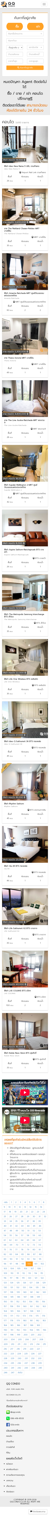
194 (31, 1330)
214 (37, 1344)
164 (5, 1311)
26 (10, 1216)
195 (37, 1330)
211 (19, 1344)
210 (12, 1344)
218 (18, 1349)
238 (33, 1363)
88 (40, 1254)
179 (18, 1320)
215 (44, 1344)
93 (28, 1259)
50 (23, 1230)
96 (5, 1263)
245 (40, 1367)
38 (33, 1221)
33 (5, 1221)
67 (40, 1240)
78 (22, 1249)
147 (25, 1296)
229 (12, 1358)
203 (5, 1339)
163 (44, 1306)
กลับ (6, 1202)
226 (33, 1353)
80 (34, 1249)
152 (17, 1301)
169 (38, 1311)
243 (26, 1367)
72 (28, 1244)
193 (24, 1330)
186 (18, 1325)
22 (32, 1211)
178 (11, 1320)
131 (11, 1287)
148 (31, 1296)
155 (37, 1301)
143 (44, 1292)
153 (24, 1301)
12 (20, 1207)
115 (41, 1273)
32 (45, 1216)
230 (19, 1358)
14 (30, 1207)
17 (5, 1211)
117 (11, 1278)
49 (17, 1230)
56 (16, 1235)
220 (31, 1349)
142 (37, 1292)
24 (43, 1211)
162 (37, 1306)
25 (5, 1216)
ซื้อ (17, 26)
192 (18, 1330)
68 (5, 1244)
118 (17, 1278)
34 (10, 1221)
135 (37, 1287)
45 (34, 1226)
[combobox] (25, 33)
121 (36, 1278)
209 (6, 1344)
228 (5, 1358)
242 (19, 1367)
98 (17, 1263)
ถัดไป (20, 1372)
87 (34, 1254)
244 (33, 1367)
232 (32, 1358)
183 (44, 1320)
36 (22, 1221)
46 (40, 1226)
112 (23, 1273)
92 (22, 1259)
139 (18, 1292)
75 (5, 1249)
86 (28, 1254)
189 (38, 1325)
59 (34, 1235)
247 (12, 1372)
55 (11, 1235)
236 (19, 1363)
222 (5, 1353)
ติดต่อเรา (10, 1491)
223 (12, 1353)
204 (13, 1339)
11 (14, 1207)
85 (22, 1254)
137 (5, 1292)
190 (5, 1330)
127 (31, 1282)
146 (18, 1296)
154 (30, 1301)
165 (11, 1311)
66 (34, 1240)
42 (16, 1226)
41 (11, 1226)
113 (29, 1273)
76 (10, 1249)
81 (40, 1249)
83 (11, 1254)
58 (28, 1235)
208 (41, 1339)
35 (16, 1221)
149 (38, 1296)
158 (11, 1306)
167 (25, 1311)
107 (32, 1268)
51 (28, 1230)
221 (38, 1349)
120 (29, 1278)
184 (5, 1325)
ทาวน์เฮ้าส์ (10, 1447)
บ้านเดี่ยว (10, 1441)
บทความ (9, 1480)
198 (11, 1334)
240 (6, 1367)
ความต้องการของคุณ (15, 1475)
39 (39, 1221)
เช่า (38, 26)
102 (42, 1263)
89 (5, 1259)
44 (28, 1226)
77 (16, 1249)
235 (12, 1363)
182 (37, 1320)
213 (31, 1344)
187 (25, 1325)
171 (11, 1315)
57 (22, 1235)
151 (11, 1301)
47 (5, 1230)
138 (11, 1292)
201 (32, 1334)
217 (11, 1349)
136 (43, 1287)
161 (31, 1306)
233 (39, 1358)
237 (26, 1363)
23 (38, 1211)
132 (17, 1287)
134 (30, 1287)
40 (5, 1226)
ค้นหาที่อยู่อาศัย (26, 67)
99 (23, 1263)
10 (9, 1207)
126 (24, 1282)
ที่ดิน (8, 1452)
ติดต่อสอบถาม (38, 1511)
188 (31, 1325)
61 (5, 1240)
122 (42, 1278)
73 (34, 1244)
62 (10, 1240)
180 (25, 1320)
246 (5, 1372)
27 (16, 1216)
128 (37, 1282)
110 (12, 1273)
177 (5, 1320)
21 (27, 1211)
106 (25, 1268)
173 (24, 1315)
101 (35, 1263)
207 (34, 1339)
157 (5, 1306)
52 (34, 1230)
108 (39, 1268)
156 (43, 1301)
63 (16, 1240)
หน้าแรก (9, 1463)
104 (12, 1268)
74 (39, 1244)
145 (11, 1296)
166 (18, 1311)
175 (37, 1315)
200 (26, 1334)
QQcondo (14, 1424)
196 (44, 1330)
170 (5, 1315)
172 (17, 1315)
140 (25, 1292)
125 (18, 1282)
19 (15, 1211)
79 (28, 1249)
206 (27, 1339)
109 (5, 1273)
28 (22, 1216)
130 (5, 1287)
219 (24, 1349)
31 (39, 1216)
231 (26, 1358)
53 (39, 1230)
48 (11, 1230)
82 (5, 1254)
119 (23, 1278)
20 (21, 1211)
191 (12, 1330)
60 (39, 1235)
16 (41, 1207)
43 (22, 1226)
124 (11, 1282)
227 (39, 1353)
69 (11, 1244)
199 (18, 1334)
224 (19, 1353)
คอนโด (9, 1436)
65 (28, 1240)
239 (40, 1363)
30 (34, 1216)
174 (30, 1315)
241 (12, 1367)
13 (25, 1207)
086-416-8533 (17, 1418)
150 (5, 1301)
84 (16, 1254)
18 (10, 1211)
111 (18, 1273)
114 (35, 1273)
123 (5, 1282)
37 (28, 1221)
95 (40, 1259)
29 (28, 1216)
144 (5, 1296)
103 (5, 1268)
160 (25, 1306)
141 (31, 1292)
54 (5, 1235)
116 (5, 1278)
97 (11, 1263)
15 (36, 1207)
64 (22, 1240)
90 (11, 1259)
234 (5, 1363)
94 (34, 1259)
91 (17, 1259)
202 (39, 1334)
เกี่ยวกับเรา (10, 1486)
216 (5, 1349)
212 (25, 1344)
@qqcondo (15, 1412)
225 (26, 1353)
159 (18, 1306)
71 (22, 1244)
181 (31, 1320)
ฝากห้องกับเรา (12, 1469)
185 (11, 1325)
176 (43, 1315)
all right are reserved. (30, 1502)
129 (44, 1282)
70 (17, 1244)
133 (24, 1287)
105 (18, 1268)
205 (20, 1339)
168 (31, 1311)
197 (5, 1334)
